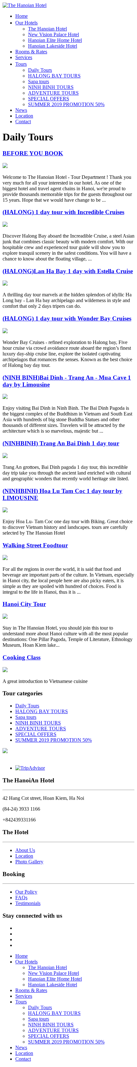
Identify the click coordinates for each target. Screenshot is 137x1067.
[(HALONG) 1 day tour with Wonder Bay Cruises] (5, 331)
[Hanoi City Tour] (5, 617)
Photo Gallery (29, 861)
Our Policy (26, 892)
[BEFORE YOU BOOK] (5, 166)
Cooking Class (21, 657)
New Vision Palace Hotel (53, 34)
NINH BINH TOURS (51, 87)
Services (23, 57)
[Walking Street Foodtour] (5, 558)
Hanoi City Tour (24, 604)
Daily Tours (40, 70)
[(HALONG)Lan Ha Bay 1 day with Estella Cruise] (5, 284)
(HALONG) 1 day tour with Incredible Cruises (63, 212)
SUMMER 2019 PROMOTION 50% (66, 104)
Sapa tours (38, 81)
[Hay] (5, 751)
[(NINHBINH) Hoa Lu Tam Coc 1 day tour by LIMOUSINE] (5, 510)
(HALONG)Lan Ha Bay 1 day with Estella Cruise (68, 271)
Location (24, 115)
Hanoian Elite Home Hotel (55, 40)
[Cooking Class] (5, 670)
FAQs (21, 897)
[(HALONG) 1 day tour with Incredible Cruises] (5, 225)
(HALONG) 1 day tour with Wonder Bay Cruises (67, 318)
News (21, 110)
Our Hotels (26, 22)
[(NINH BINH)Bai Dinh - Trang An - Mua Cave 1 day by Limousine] (5, 397)
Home (21, 16)
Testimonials (27, 903)
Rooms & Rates (31, 51)
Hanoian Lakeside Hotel (52, 46)
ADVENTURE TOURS (53, 93)
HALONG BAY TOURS (54, 75)
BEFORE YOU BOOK (33, 153)
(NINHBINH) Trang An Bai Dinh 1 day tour (61, 443)
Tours (21, 64)
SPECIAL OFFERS (48, 98)
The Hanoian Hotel (47, 28)
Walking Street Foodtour (35, 545)
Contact (23, 121)
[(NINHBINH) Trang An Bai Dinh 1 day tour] (5, 456)
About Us (25, 850)
